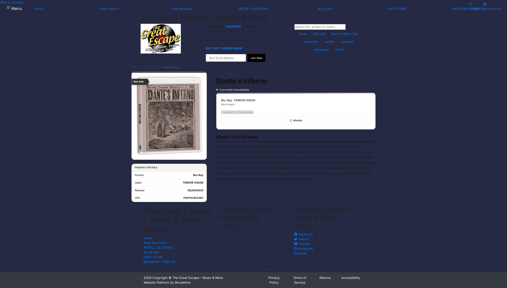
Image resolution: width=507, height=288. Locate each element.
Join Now (256, 58)
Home (135, 67)
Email (301, 253)
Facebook (305, 234)
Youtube (304, 244)
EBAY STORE (153, 257)
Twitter (303, 239)
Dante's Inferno (150, 67)
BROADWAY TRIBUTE (159, 262)
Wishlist (297, 120)
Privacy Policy (274, 280)
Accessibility (350, 278)
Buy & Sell (151, 252)
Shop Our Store (155, 243)
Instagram (305, 249)
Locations (233, 26)
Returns (325, 278)
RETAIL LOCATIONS (158, 248)
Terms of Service (299, 280)
